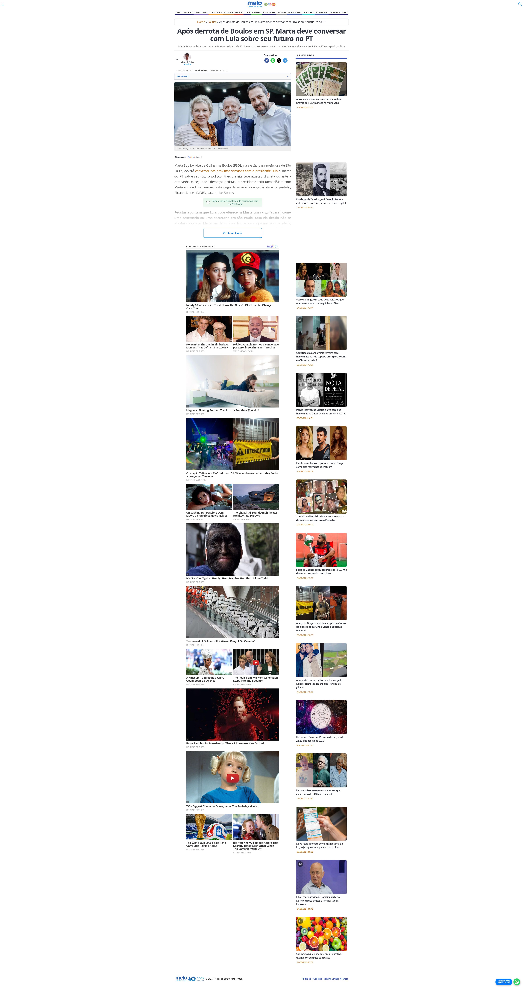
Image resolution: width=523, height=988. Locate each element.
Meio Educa (321, 12)
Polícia (239, 12)
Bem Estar (308, 12)
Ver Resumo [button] (232, 76)
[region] (321, 137)
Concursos (269, 12)
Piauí (247, 12)
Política (228, 12)
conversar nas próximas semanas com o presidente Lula (236, 171)
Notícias (188, 12)
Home (179, 12)
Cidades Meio (294, 12)
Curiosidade (216, 12)
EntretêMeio (201, 12)
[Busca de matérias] (520, 4)
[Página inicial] (254, 4)
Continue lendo (232, 233)
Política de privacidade (312, 979)
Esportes (256, 12)
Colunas (281, 12)
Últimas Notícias (338, 12)
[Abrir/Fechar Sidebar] (3, 4)
